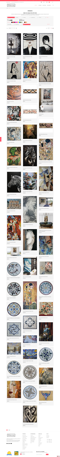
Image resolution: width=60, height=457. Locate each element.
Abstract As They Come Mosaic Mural (12, 167)
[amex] (9, 443)
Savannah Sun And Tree (10, 101)
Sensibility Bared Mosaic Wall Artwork (28, 424)
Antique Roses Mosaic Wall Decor (27, 140)
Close (47, 17)
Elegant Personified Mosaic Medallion (44, 363)
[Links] (44, 2)
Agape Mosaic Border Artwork (43, 134)
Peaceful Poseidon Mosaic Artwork (12, 257)
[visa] (7, 443)
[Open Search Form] (52, 5)
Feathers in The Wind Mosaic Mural (28, 224)
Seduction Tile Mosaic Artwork (43, 56)
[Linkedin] (51, 442)
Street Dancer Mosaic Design (11, 56)
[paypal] (11, 443)
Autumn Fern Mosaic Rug (26, 344)
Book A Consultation (25, 438)
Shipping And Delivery (33, 438)
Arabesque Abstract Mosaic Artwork (44, 192)
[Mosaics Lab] (12, 5)
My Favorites (47, 436)
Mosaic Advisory (24, 435)
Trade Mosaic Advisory (25, 436)
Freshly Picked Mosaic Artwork (43, 317)
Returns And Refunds (33, 439)
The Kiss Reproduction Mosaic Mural (28, 311)
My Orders (47, 437)
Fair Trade (40, 439)
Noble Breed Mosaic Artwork (43, 386)
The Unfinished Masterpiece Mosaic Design (45, 83)
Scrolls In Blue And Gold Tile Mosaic (44, 208)
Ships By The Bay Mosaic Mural (11, 356)
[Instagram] (49, 440)
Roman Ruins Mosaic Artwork (11, 210)
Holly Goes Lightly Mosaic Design (27, 56)
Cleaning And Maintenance (33, 437)
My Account (47, 435)
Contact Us (32, 435)
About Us (39, 435)
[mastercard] (8, 443)
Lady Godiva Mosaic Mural (10, 142)
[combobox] (12, 28)
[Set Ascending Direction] (16, 28)
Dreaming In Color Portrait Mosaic (27, 191)
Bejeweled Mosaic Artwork (42, 402)
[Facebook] (47, 440)
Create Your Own (24, 437)
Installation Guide (32, 436)
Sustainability (40, 438)
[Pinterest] (51, 440)
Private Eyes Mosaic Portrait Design (44, 256)
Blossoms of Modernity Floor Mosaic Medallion (13, 277)
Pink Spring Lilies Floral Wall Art (43, 276)
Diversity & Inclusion (41, 437)
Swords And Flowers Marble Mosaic (12, 122)
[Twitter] (49, 442)
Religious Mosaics (24, 440)
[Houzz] (47, 442)
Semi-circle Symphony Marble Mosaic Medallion (13, 376)
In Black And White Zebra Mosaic (11, 194)
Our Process (40, 440)
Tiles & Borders (24, 439)
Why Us (39, 436)
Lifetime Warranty (32, 440)
